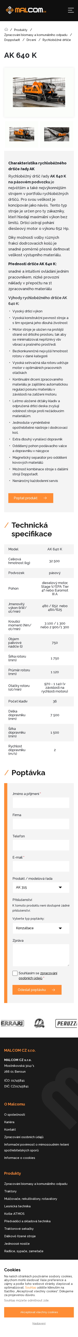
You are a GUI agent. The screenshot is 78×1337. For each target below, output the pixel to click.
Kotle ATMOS (14, 1214)
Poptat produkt (25, 498)
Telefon (18, 836)
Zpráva (18, 941)
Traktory (10, 1191)
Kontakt (10, 1129)
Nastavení (39, 1323)
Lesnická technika (17, 1206)
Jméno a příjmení (26, 794)
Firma (16, 815)
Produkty (20, 30)
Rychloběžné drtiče (56, 40)
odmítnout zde (38, 1300)
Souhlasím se (38, 975)
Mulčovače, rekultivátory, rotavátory (30, 1199)
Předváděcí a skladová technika (27, 1221)
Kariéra (9, 1122)
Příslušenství (22, 900)
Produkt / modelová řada (32, 879)
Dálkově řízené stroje (20, 1236)
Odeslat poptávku (32, 990)
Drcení (31, 40)
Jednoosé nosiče (17, 1244)
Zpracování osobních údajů (23, 1137)
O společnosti (14, 1114)
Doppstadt (12, 40)
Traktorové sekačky (19, 1229)
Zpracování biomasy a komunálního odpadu (35, 35)
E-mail (18, 857)
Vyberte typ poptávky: (28, 918)
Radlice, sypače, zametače (23, 1251)
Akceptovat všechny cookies (39, 1312)
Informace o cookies (19, 1158)
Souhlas (30, 1287)
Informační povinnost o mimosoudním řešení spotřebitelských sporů (36, 1147)
